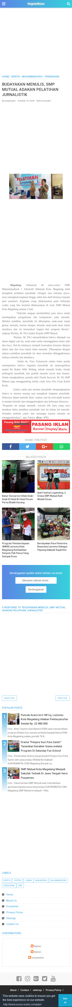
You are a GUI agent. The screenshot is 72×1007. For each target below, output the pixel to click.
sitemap (37, 990)
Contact (24, 990)
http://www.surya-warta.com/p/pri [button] (22, 1004)
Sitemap (11, 918)
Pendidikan (9, 885)
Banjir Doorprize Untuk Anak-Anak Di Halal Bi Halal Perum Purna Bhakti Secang (18, 499)
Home (9, 894)
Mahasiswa (41, 880)
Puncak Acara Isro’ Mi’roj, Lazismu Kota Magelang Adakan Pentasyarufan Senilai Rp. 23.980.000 (44, 719)
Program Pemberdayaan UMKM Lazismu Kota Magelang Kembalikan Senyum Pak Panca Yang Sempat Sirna (15, 550)
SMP (20, 885)
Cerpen (17, 880)
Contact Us (12, 924)
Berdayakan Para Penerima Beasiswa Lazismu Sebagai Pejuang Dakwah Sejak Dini (52, 546)
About (13, 990)
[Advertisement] (36, 43)
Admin (37, 946)
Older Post (62, 698)
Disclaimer (12, 906)
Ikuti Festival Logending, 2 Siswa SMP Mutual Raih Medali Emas (51, 496)
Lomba (28, 880)
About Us (11, 900)
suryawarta (38, 957)
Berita (7, 880)
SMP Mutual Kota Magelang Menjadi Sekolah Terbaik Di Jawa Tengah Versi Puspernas (44, 773)
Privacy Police (14, 912)
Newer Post (9, 698)
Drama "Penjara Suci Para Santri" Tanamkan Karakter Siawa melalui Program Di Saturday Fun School (41, 746)
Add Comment (44, 101)
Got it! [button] (65, 1000)
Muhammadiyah (58, 880)
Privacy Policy (53, 990)
